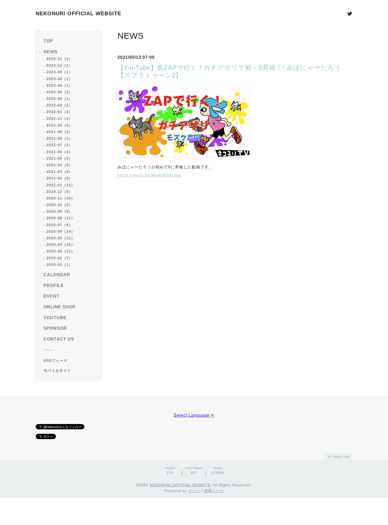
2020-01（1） (59, 264)
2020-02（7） (59, 258)
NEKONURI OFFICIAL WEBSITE (78, 13)
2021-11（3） (59, 118)
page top (341, 456)
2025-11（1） (59, 59)
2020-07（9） (59, 225)
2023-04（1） (59, 85)
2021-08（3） (59, 138)
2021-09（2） (59, 132)
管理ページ (214, 491)
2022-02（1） (59, 105)
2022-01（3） (59, 112)
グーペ (194, 491)
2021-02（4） (59, 178)
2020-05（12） (60, 238)
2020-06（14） (60, 231)
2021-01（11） (60, 185)
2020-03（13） (60, 251)
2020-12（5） (59, 191)
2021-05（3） (59, 158)
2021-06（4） (59, 152)
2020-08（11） (60, 218)
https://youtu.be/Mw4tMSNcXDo (149, 175)
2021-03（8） (59, 171)
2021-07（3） (59, 145)
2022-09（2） (59, 92)
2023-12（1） (59, 65)
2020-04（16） (60, 244)
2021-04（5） (59, 165)
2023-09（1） (59, 72)
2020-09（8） (59, 211)
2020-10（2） (59, 205)
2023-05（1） (59, 79)
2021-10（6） (59, 125)
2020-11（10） (60, 198)
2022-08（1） (59, 98)
